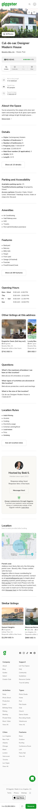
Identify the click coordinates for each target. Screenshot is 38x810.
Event (4, 704)
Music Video (7, 721)
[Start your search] (29, 4)
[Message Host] (22, 806)
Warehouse (23, 721)
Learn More (25, 507)
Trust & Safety (24, 683)
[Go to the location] (14, 329)
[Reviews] (34, 653)
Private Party (7, 718)
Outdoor (22, 739)
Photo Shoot (7, 698)
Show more (6, 119)
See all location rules (14, 443)
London (5, 753)
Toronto (5, 760)
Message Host (19, 490)
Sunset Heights (8, 627)
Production (6, 701)
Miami (4, 750)
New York (6, 739)
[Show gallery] (19, 23)
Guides (5, 673)
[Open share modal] (18, 322)
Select (5, 676)
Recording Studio (25, 718)
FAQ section (6, 583)
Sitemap (24, 793)
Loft (20, 750)
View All (5, 725)
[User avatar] (34, 4)
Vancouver (6, 756)
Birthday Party (7, 708)
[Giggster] (9, 4)
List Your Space (24, 666)
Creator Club (7, 679)
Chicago (5, 746)
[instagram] (24, 653)
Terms (9, 793)
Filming (5, 711)
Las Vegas (6, 763)
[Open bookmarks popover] (34, 12)
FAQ (20, 669)
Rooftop (21, 743)
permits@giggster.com (14, 578)
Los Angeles (7, 736)
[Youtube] (31, 653)
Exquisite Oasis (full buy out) (14, 341)
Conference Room (25, 746)
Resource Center (24, 679)
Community (22, 673)
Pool (20, 701)
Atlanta (5, 743)
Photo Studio (23, 694)
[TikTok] (27, 653)
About (5, 666)
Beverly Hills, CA (8, 52)
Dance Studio (23, 714)
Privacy (16, 793)
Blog (4, 669)
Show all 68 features (14, 273)
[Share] (29, 12)
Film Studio (22, 704)
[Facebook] (20, 653)
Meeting (5, 714)
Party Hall (22, 753)
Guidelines (22, 676)
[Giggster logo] (5, 653)
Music (21, 736)
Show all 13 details (13, 165)
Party (4, 694)
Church (21, 711)
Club (20, 708)
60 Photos (9, 34)
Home (21, 698)
